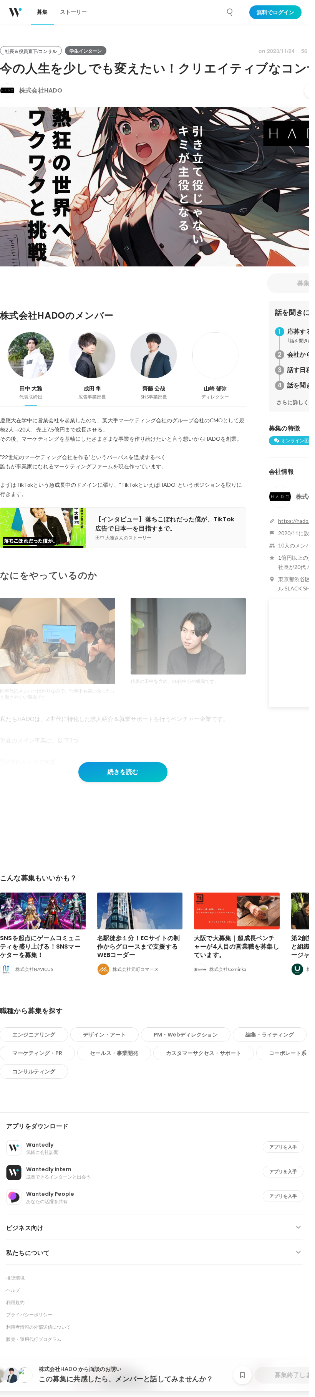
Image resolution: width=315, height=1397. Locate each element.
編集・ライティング (269, 1034)
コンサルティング (33, 1071)
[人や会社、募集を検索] (230, 12)
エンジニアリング (33, 1034)
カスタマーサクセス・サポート (203, 1053)
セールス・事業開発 (114, 1053)
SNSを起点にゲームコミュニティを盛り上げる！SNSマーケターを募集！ (40, 946)
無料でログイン (275, 12)
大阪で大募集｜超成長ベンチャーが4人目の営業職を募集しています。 (236, 946)
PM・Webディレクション (186, 1034)
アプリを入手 (283, 1147)
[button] (157, 1126)
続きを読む (123, 771)
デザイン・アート (104, 1034)
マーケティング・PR (37, 1053)
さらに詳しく (293, 402)
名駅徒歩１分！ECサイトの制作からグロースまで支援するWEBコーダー (138, 946)
